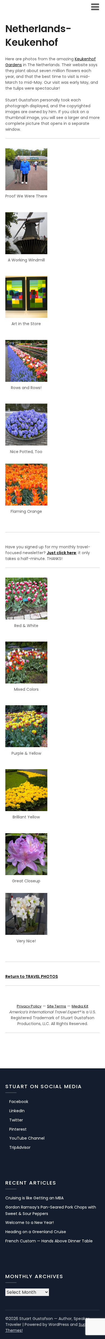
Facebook (18, 1101)
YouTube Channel (27, 1138)
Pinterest (18, 1129)
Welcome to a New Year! (29, 1222)
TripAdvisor (20, 1147)
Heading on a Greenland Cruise (35, 1232)
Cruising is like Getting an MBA (34, 1198)
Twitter (16, 1120)
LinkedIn (17, 1111)
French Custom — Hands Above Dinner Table (49, 1241)
